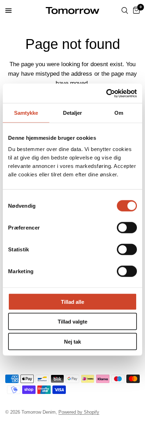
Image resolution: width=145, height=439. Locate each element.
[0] (135, 10)
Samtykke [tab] (26, 113)
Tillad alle (72, 302)
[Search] (125, 10)
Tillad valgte (72, 322)
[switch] (127, 227)
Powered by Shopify (78, 412)
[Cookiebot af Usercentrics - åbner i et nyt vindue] (106, 93)
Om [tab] (118, 113)
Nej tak (72, 341)
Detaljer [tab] (72, 113)
